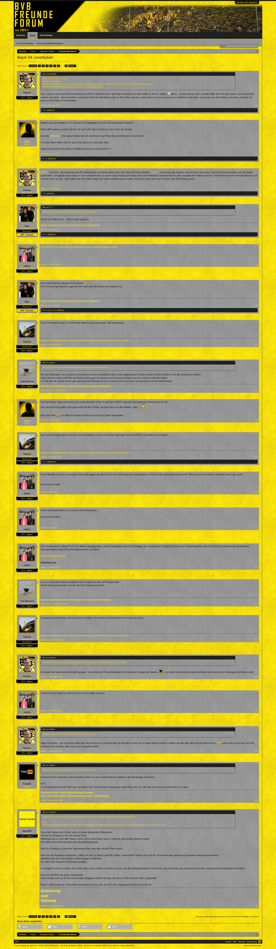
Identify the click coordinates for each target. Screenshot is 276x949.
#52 (256, 528)
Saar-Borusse (27, 381)
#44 (256, 230)
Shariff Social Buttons (71, 945)
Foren (32, 35)
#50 (256, 457)
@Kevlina (55, 136)
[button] (30, 926)
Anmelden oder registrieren (247, 2)
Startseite (20, 35)
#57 (256, 711)
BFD (17, 942)
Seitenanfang (252, 942)
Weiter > (72, 66)
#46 (256, 305)
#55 (256, 640)
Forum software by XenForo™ (37, 945)
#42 (256, 154)
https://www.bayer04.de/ (53, 556)
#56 (256, 677)
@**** (44, 172)
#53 (256, 567)
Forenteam (73, 61)
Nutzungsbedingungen (252, 945)
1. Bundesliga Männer (45, 61)
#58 (256, 751)
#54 (256, 604)
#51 (256, 492)
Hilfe (234, 942)
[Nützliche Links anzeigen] (257, 51)
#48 (256, 390)
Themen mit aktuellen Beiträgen (49, 43)
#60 (256, 906)
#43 (256, 189)
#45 (256, 264)
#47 (256, 345)
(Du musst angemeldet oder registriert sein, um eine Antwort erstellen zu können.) (227, 917)
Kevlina (27, 92)
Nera (27, 226)
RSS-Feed (259, 942)
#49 (256, 420)
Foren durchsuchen (25, 43)
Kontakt (228, 942)
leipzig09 (27, 831)
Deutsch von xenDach (97, 945)
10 (66, 66)
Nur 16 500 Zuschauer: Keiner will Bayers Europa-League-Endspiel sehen (79, 247)
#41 (256, 105)
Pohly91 (27, 784)
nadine (27, 266)
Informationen (46, 35)
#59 (256, 800)
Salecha (27, 342)
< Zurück (32, 66)
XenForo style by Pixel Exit (123, 945)
